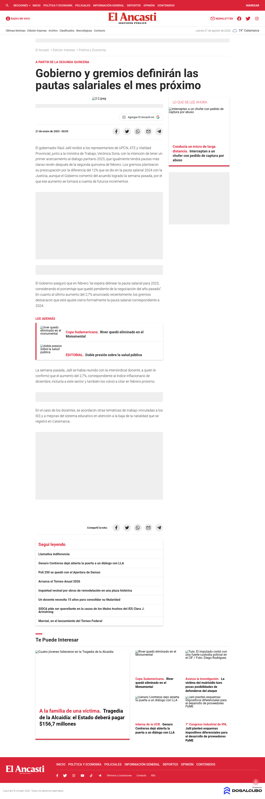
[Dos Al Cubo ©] (243, 793)
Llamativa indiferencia (54, 554)
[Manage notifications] (256, 782)
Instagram (74, 775)
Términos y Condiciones (119, 775)
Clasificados (67, 30)
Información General (108, 5)
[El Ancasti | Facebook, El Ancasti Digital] (239, 18)
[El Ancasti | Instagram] (256, 18)
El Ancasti (43, 50)
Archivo (53, 30)
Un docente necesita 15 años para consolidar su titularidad (79, 599)
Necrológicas (84, 30)
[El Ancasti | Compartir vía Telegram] (159, 131)
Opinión (149, 5)
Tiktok (91, 775)
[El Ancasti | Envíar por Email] (148, 131)
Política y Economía (57, 5)
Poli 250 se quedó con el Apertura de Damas (69, 572)
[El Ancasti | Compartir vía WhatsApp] (138, 131)
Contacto (99, 30)
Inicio (37, 5)
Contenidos (166, 5)
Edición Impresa (37, 30)
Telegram (100, 775)
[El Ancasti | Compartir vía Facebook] (116, 131)
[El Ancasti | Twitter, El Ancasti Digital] (248, 18)
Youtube (82, 775)
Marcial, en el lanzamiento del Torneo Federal (70, 621)
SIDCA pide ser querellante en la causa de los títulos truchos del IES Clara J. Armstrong (91, 610)
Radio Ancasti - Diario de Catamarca (18, 18)
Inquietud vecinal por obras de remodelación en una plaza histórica (85, 590)
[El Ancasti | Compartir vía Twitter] (127, 131)
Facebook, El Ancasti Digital (57, 775)
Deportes (134, 5)
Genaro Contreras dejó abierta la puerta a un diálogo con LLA (81, 563)
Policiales (82, 5)
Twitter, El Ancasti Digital (65, 775)
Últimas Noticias (15, 30)
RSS (153, 775)
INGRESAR (252, 5)
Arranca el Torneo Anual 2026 (59, 581)
